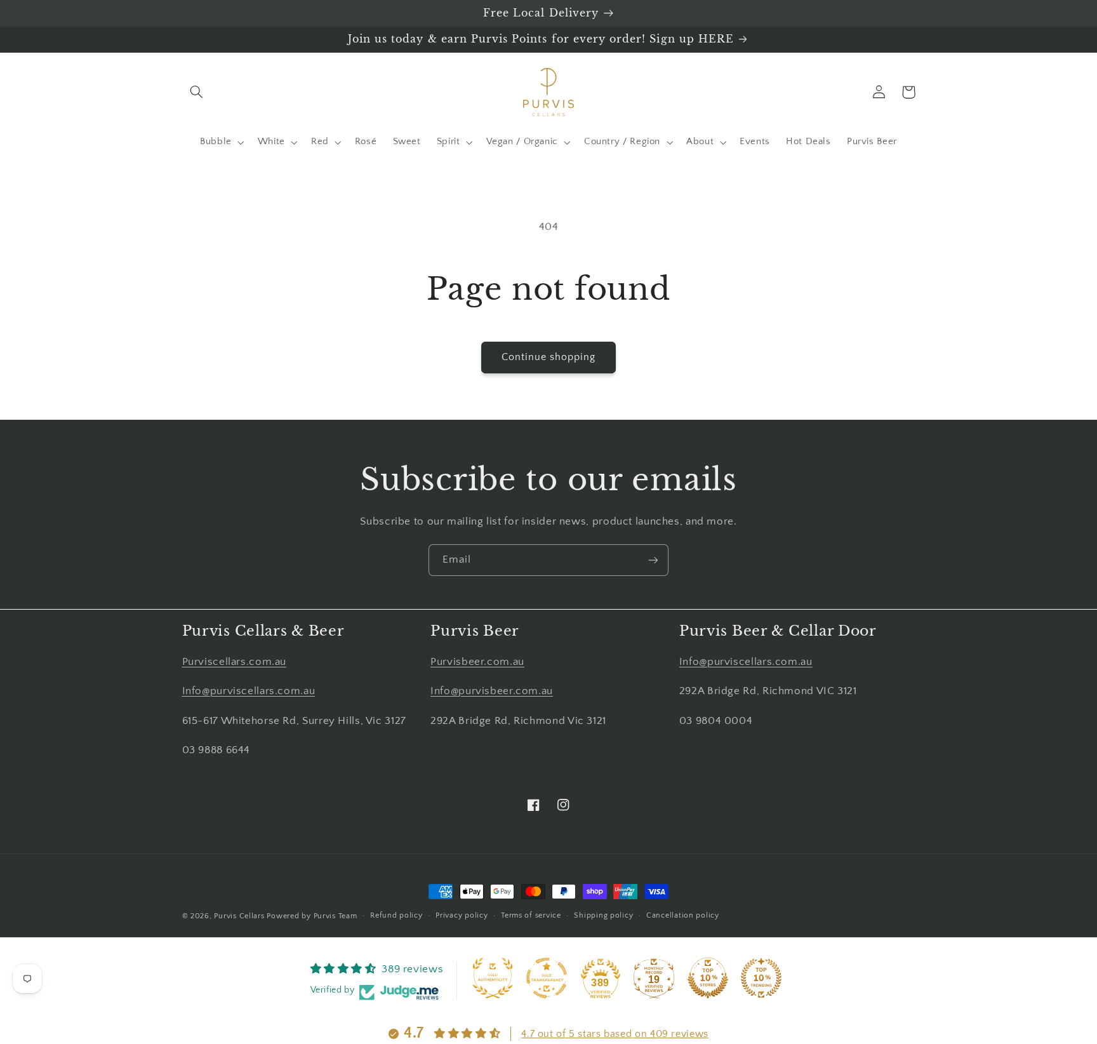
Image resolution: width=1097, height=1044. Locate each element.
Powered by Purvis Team (312, 916)
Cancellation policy (682, 915)
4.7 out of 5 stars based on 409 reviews (614, 1034)
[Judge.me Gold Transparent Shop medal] (546, 978)
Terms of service (531, 915)
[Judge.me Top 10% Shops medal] (708, 978)
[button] (196, 92)
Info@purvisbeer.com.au (491, 691)
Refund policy (396, 915)
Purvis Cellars (239, 916)
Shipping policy (603, 915)
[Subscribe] (653, 559)
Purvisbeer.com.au (477, 661)
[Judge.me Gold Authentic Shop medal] (492, 978)
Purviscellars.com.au (234, 661)
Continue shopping (549, 357)
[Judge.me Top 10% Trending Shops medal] (761, 978)
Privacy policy (461, 915)
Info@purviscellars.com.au (249, 691)
